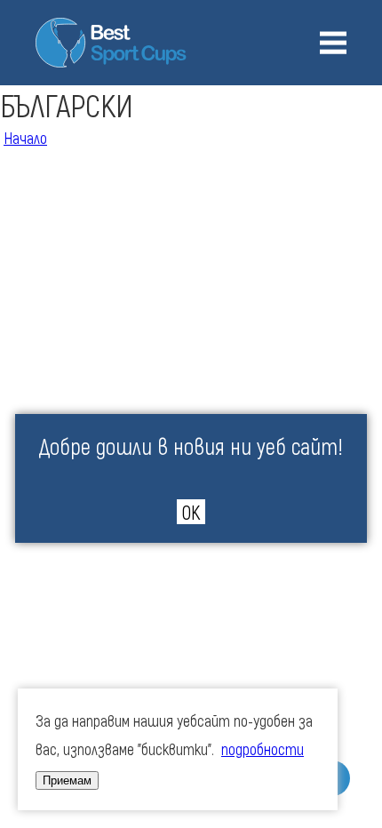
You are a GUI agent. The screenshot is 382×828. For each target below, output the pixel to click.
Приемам (67, 780)
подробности (262, 749)
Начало (25, 137)
